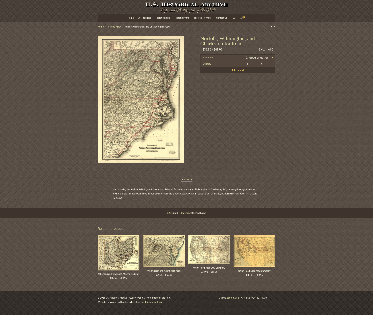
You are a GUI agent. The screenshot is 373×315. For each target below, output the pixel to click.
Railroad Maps (114, 26)
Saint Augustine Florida (152, 302)
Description (186, 179)
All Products (144, 17)
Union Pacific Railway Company (209, 267)
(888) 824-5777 (235, 297)
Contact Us (221, 17)
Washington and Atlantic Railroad (164, 270)
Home (131, 17)
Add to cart (238, 70)
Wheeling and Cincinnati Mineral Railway (118, 274)
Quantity (207, 63)
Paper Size (208, 57)
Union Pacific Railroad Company (254, 271)
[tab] (187, 179)
